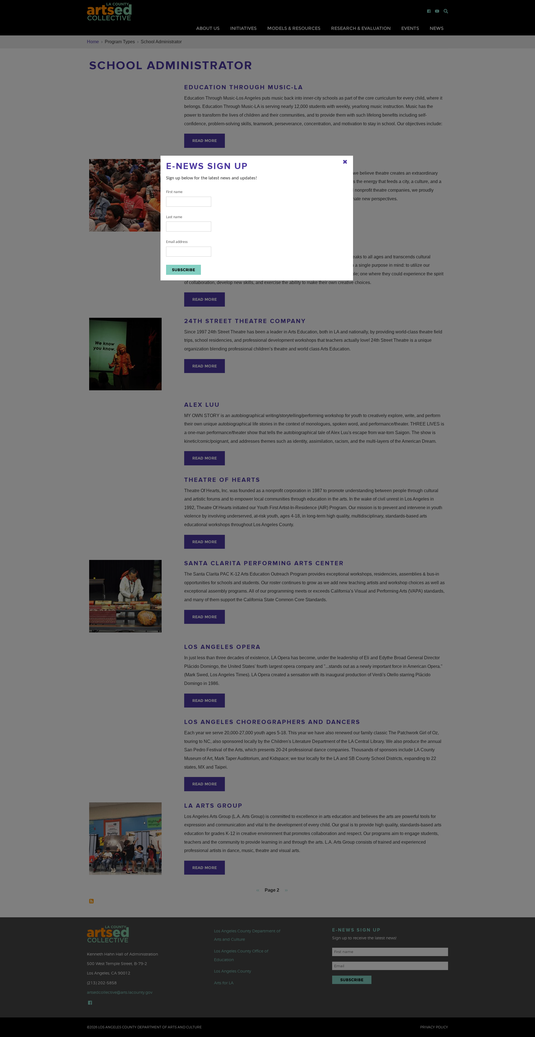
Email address (177, 242)
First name (174, 192)
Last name (174, 217)
